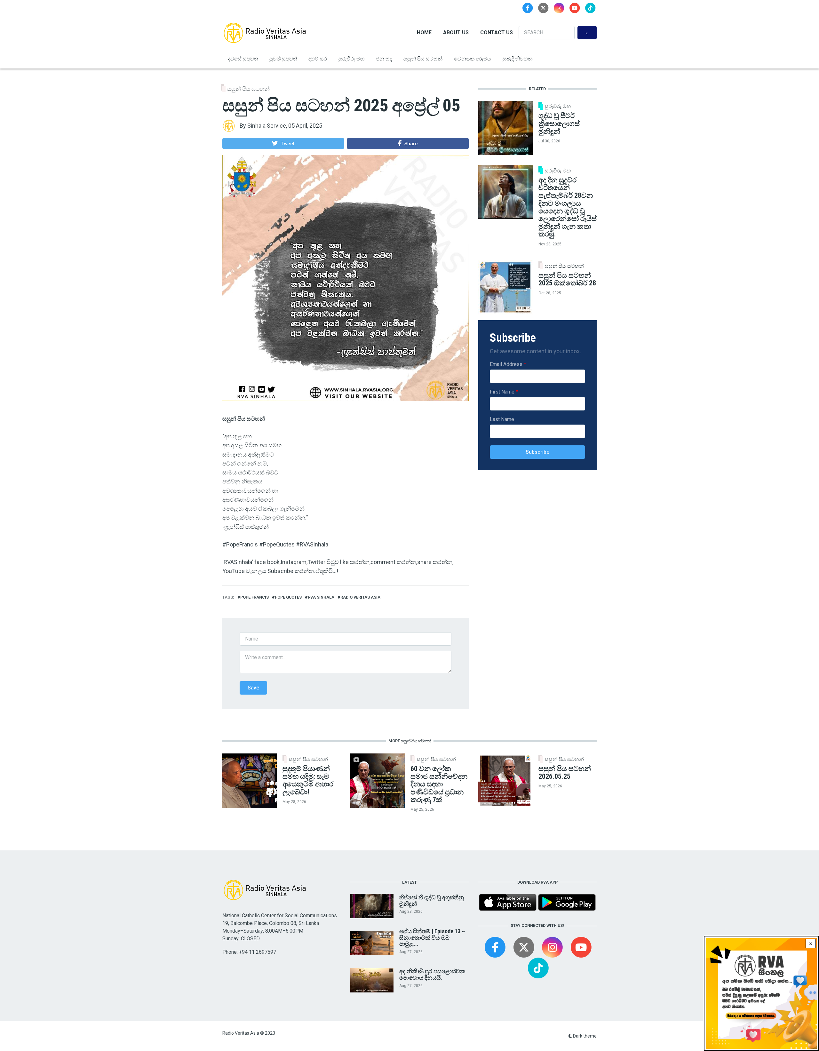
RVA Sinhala (321, 597)
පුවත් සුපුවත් (283, 59)
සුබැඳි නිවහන (518, 59)
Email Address (506, 364)
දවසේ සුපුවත (243, 59)
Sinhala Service (266, 125)
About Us (456, 32)
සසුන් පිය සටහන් (422, 59)
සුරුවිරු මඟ (351, 59)
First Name (502, 392)
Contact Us (496, 32)
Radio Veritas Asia (360, 597)
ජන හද (384, 59)
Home (424, 32)
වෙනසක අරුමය (472, 59)
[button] (283, 143)
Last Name (502, 419)
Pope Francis (254, 597)
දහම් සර (317, 59)
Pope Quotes (288, 597)
